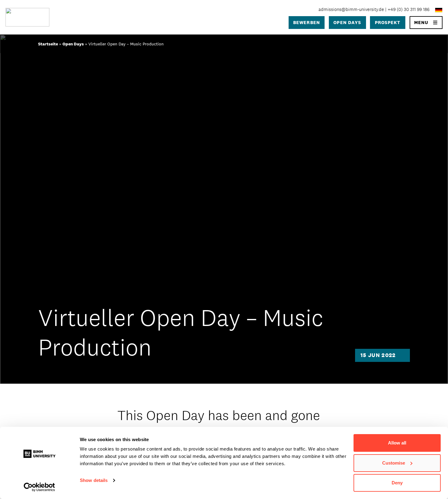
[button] (426, 22)
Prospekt (388, 22)
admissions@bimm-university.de (351, 9)
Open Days (73, 44)
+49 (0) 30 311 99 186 (408, 9)
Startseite (48, 44)
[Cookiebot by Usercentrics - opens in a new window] (39, 487)
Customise (393, 462)
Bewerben (306, 22)
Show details (94, 480)
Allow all (397, 442)
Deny (397, 482)
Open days (347, 22)
